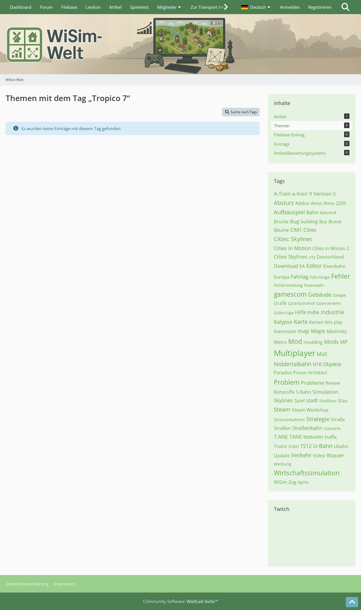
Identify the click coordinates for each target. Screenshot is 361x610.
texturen (313, 436)
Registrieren (319, 7)
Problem (287, 382)
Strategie (317, 419)
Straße (338, 419)
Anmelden (290, 7)
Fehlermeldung (288, 285)
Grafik (280, 303)
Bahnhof (328, 212)
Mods (331, 342)
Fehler (340, 276)
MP (344, 341)
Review (332, 383)
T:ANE (281, 436)
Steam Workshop (310, 410)
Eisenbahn (334, 266)
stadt (312, 400)
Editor (314, 266)
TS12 (306, 446)
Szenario (332, 428)
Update (282, 455)
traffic (331, 437)
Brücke (281, 221)
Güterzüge (284, 312)
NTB (317, 364)
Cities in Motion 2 (330, 248)
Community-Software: (180, 601)
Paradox (283, 373)
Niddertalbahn (292, 364)
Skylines (283, 400)
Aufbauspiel (289, 212)
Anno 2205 (334, 203)
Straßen (282, 428)
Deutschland (330, 257)
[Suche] (345, 7)
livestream (285, 331)
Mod (295, 341)
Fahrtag (300, 276)
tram (294, 446)
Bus (323, 221)
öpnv (303, 482)
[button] (256, 7)
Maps (318, 331)
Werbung (282, 464)
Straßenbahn (307, 428)
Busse (335, 221)
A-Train (282, 193)
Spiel (299, 400)
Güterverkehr (328, 303)
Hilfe (300, 312)
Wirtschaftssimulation (307, 472)
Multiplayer (294, 352)
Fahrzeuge (320, 277)
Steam (282, 409)
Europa (281, 277)
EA (302, 266)
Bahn (312, 212)
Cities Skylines (290, 256)
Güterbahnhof (301, 303)
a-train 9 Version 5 (314, 193)
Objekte (332, 364)
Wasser (335, 455)
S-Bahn (303, 392)
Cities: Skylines (293, 239)
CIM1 (296, 229)
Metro (280, 342)
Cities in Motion (292, 248)
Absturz (284, 203)
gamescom (290, 294)
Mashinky (337, 331)
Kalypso (283, 321)
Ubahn (341, 446)
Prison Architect (310, 373)
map (303, 331)
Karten (316, 322)
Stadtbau (327, 400)
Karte (301, 321)
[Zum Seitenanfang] (352, 602)
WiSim (280, 482)
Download (286, 266)
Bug (294, 221)
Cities (309, 229)
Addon (302, 203)
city (312, 257)
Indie (313, 312)
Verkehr (301, 455)
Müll (322, 354)
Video (319, 455)
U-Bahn (323, 446)
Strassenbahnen (289, 419)
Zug (292, 482)
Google (339, 295)
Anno (316, 203)
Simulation (325, 391)
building (309, 221)
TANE (295, 436)
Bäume (281, 230)
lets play (333, 322)
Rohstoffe (284, 392)
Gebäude (320, 294)
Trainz (280, 446)
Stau (342, 400)
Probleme (312, 382)
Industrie (332, 312)
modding (313, 342)
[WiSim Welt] (180, 44)
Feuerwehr (314, 285)
